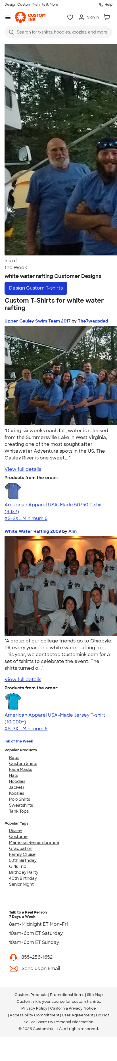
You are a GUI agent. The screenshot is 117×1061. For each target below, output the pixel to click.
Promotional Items (67, 994)
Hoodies (17, 781)
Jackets (16, 787)
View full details (23, 469)
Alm (72, 531)
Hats (13, 775)
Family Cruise (22, 854)
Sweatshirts (21, 805)
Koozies (16, 793)
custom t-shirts (86, 1001)
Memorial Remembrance (34, 842)
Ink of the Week (19, 741)
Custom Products (30, 994)
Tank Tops (19, 811)
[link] (30, 17)
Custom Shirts (23, 763)
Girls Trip (17, 866)
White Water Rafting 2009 (33, 531)
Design (36, 288)
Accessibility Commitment (34, 1015)
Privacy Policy (34, 1008)
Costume (18, 836)
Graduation (20, 848)
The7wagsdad (93, 321)
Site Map (95, 994)
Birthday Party (23, 872)
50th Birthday (23, 860)
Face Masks (20, 769)
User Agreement (77, 1015)
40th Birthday (23, 878)
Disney (15, 830)
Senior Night (21, 884)
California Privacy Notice (73, 1008)
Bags (14, 757)
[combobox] (58, 32)
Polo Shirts (19, 799)
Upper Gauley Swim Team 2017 (37, 321)
